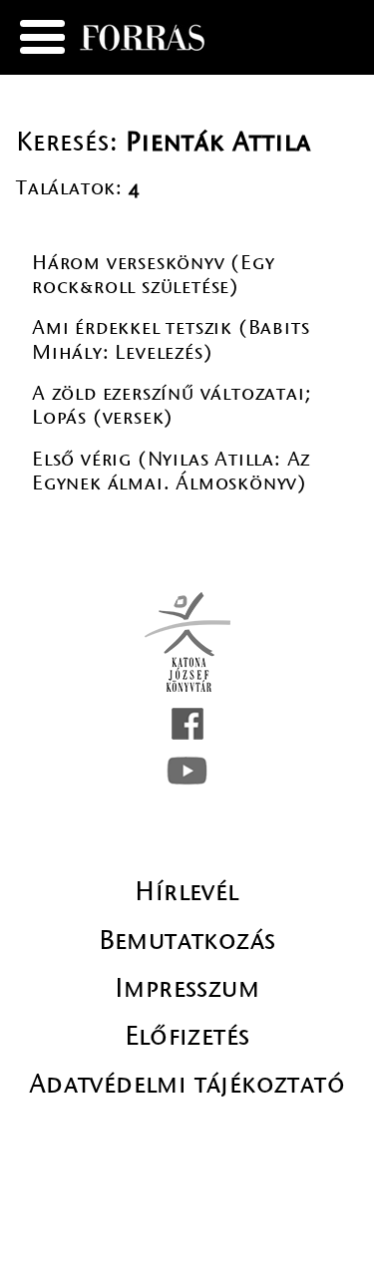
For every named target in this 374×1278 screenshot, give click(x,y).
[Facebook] (187, 724)
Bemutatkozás (187, 940)
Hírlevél (186, 891)
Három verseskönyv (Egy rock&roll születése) (153, 274)
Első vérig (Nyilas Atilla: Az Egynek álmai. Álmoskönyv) (171, 471)
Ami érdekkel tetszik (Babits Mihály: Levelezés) (170, 339)
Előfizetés (187, 1036)
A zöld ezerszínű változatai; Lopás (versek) (171, 405)
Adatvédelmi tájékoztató (187, 1084)
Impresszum (187, 988)
